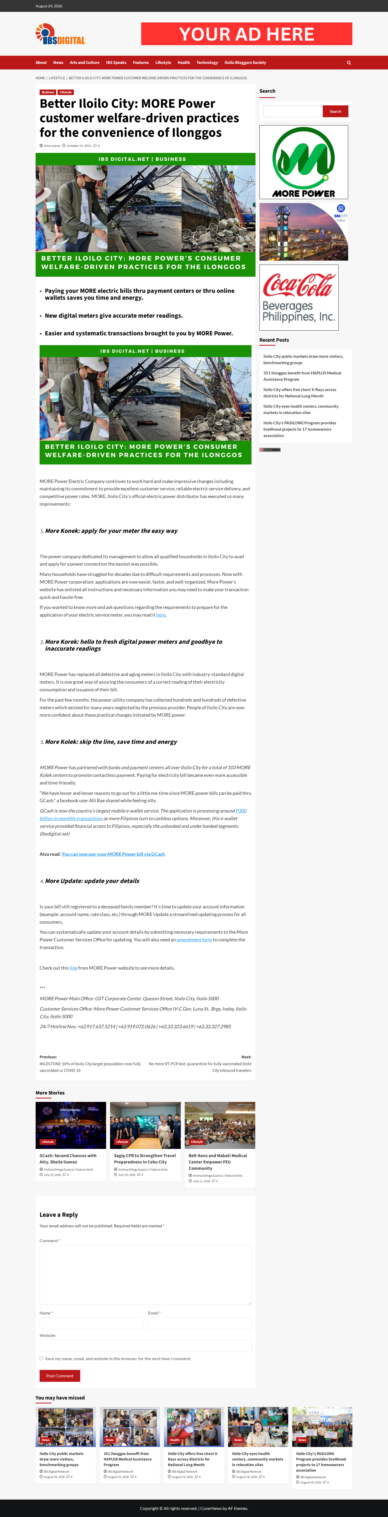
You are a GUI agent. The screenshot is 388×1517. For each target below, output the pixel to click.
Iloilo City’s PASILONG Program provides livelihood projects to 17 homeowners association (299, 429)
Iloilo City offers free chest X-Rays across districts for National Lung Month (300, 392)
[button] (349, 62)
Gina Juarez (52, 146)
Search (267, 91)
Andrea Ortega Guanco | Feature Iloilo (68, 1169)
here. (161, 615)
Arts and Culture (85, 62)
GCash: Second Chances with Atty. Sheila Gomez (68, 1159)
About (41, 62)
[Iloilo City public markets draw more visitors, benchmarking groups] (66, 1427)
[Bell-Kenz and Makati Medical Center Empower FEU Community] (220, 1125)
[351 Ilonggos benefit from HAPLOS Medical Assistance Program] (130, 1427)
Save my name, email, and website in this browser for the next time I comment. (118, 1358)
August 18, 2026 (246, 1477)
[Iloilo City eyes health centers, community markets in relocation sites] (258, 1427)
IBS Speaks (116, 62)
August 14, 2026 (310, 1482)
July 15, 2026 (52, 1175)
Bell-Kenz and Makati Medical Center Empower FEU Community (218, 1162)
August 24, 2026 (54, 1477)
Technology (207, 62)
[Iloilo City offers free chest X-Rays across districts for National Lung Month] (194, 1427)
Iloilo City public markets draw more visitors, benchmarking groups (303, 359)
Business (48, 92)
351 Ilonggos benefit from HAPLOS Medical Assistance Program (302, 376)
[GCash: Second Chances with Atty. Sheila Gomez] (71, 1125)
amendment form (194, 939)
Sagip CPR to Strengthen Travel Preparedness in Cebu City (145, 1159)
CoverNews (211, 1508)
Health (184, 62)
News (58, 62)
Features (141, 62)
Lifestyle (163, 62)
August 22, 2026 (118, 1477)
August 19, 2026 (182, 1477)
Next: (200, 1063)
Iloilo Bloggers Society (245, 62)
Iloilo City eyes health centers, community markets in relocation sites (301, 409)
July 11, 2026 (201, 1181)
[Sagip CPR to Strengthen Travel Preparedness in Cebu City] (145, 1125)
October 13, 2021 (79, 146)
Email (154, 1312)
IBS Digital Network (56, 1471)
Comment (50, 1240)
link (73, 968)
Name (46, 1312)
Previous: (90, 1063)
